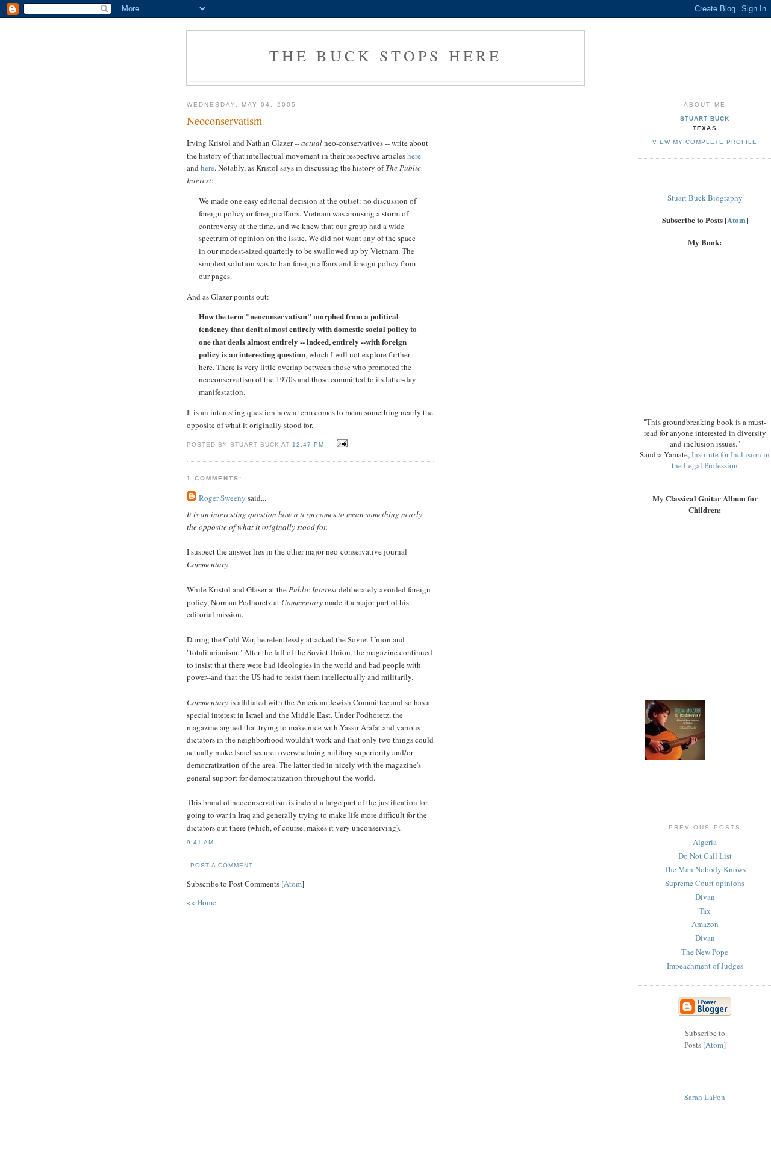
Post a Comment (221, 865)
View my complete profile (704, 142)
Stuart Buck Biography (705, 197)
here (414, 155)
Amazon (705, 924)
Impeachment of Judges (705, 965)
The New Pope (704, 951)
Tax (705, 910)
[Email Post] (341, 443)
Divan (705, 896)
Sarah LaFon (704, 1097)
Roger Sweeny (222, 497)
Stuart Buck (704, 118)
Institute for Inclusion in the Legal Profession (721, 460)
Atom (293, 883)
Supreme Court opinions (704, 883)
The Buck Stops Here (385, 55)
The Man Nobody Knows (705, 869)
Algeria (705, 842)
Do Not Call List (705, 855)
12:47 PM (309, 444)
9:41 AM (200, 842)
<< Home (201, 902)
